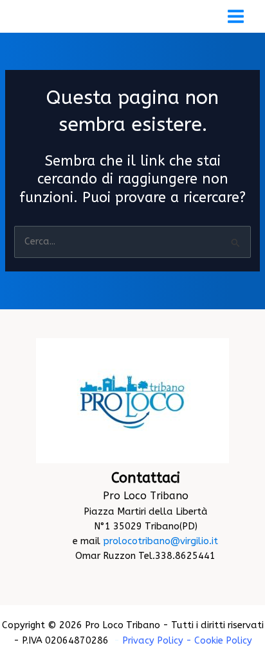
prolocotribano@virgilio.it (160, 541)
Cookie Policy (223, 640)
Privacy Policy (152, 640)
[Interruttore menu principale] (235, 16)
